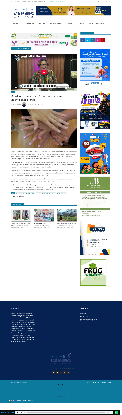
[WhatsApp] (104, 1)
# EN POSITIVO (61, 193)
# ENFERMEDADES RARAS (28, 193)
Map (29, 1)
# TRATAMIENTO (51, 193)
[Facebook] (98, 1)
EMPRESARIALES (55, 23)
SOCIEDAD (69, 23)
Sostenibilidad (29, 23)
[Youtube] (109, 1)
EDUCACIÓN (100, 23)
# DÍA (17, 193)
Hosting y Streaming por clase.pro (23, 400)
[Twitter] (101, 1)
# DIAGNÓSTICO (41, 193)
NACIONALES (41, 23)
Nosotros (24, 1)
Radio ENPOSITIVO (61, 396)
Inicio (88, 382)
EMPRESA (16, 23)
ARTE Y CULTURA (80, 23)
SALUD (91, 23)
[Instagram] (107, 1)
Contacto (40, 1)
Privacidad (34, 1)
